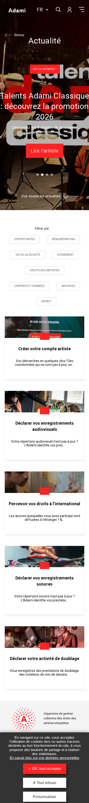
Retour (19, 35)
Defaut (46, 301)
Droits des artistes (44, 270)
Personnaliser (44, 797)
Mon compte (69, 9)
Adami (17, 10)
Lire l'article (45, 151)
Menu (81, 9)
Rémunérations (63, 239)
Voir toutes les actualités (41, 196)
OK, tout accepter (46, 769)
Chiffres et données (29, 286)
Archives (68, 286)
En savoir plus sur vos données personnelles (44, 758)
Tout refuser (46, 783)
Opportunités (24, 239)
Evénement (65, 254)
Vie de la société (27, 254)
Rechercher (58, 9)
